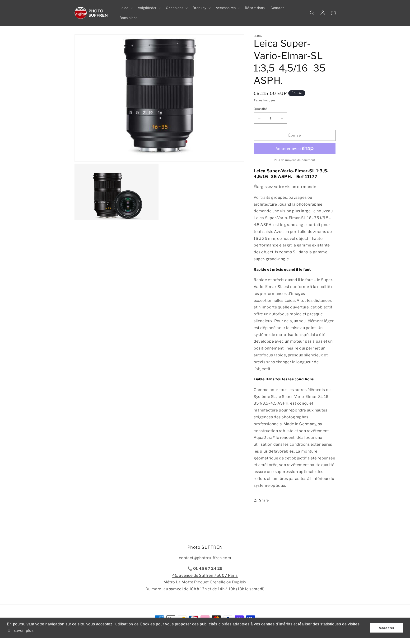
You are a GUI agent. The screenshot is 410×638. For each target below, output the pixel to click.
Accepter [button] (386, 628)
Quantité (260, 109)
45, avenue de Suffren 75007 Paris (205, 575)
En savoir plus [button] (20, 631)
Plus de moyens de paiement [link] (294, 160)
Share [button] (264, 500)
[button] (126, 8)
